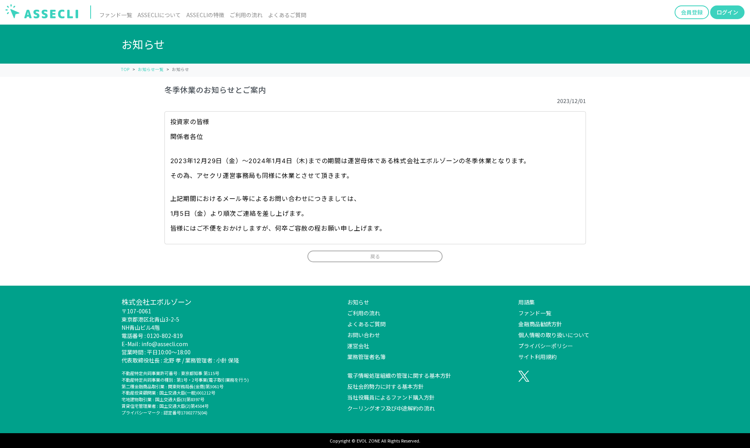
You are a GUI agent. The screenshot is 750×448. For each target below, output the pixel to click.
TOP (125, 69)
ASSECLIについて (159, 15)
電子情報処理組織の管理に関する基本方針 (399, 375)
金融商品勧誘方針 (540, 324)
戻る (375, 256)
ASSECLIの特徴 (205, 15)
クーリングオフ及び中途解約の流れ (391, 408)
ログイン (727, 12)
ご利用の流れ (246, 15)
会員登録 (692, 12)
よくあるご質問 (287, 15)
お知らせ (358, 302)
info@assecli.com (164, 344)
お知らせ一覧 (151, 69)
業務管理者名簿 (366, 357)
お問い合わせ (363, 335)
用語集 (526, 302)
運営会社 (358, 346)
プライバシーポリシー (545, 346)
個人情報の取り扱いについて (553, 335)
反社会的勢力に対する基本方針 (385, 386)
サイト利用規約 (537, 357)
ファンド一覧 (115, 15)
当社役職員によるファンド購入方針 (391, 397)
